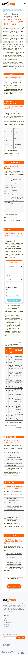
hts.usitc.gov (13, 222)
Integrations (6, 626)
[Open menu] (25, 4)
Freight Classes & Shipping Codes (13, 10)
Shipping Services (7, 622)
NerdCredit (6, 628)
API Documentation (8, 629)
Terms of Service (6, 652)
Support (5, 618)
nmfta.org (18, 427)
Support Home (6, 9)
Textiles (8, 10)
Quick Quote (6, 620)
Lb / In (9, 287)
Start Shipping (20, 637)
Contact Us (6, 624)
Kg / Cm (16, 287)
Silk (12, 10)
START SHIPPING (14, 586)
